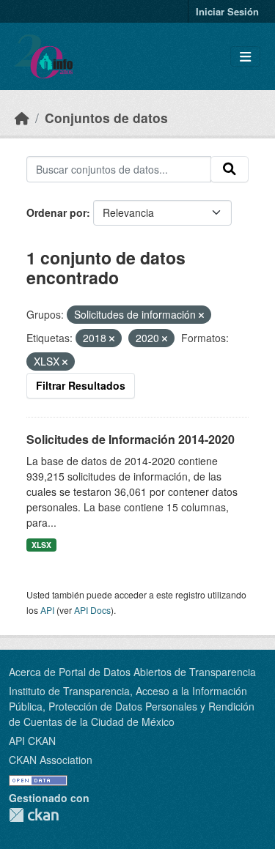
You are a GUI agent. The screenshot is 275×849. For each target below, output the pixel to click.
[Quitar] (201, 315)
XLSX (41, 544)
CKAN (34, 815)
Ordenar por (56, 212)
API (47, 610)
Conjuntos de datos (106, 117)
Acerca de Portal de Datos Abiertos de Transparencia (132, 671)
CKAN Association (50, 759)
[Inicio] (22, 117)
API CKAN (32, 740)
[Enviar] (229, 169)
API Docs (92, 610)
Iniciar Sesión (227, 11)
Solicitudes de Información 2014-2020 (130, 439)
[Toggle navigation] (245, 56)
